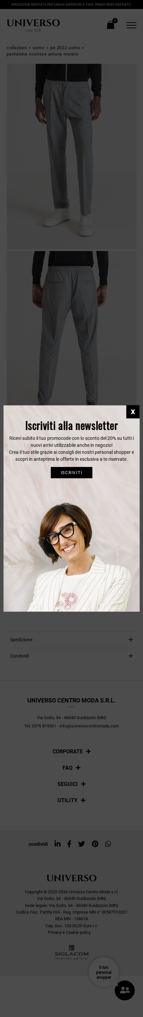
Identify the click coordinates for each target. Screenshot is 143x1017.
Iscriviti (71, 472)
